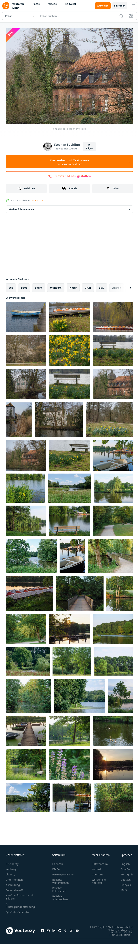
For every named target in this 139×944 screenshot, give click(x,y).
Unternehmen (14, 877)
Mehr (15, 7)
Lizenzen (57, 861)
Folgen (89, 148)
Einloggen (119, 5)
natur (73, 285)
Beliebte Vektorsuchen (60, 879)
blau (101, 285)
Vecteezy (11, 867)
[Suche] (121, 16)
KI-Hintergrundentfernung (20, 903)
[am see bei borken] (26, 315)
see (11, 285)
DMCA (56, 867)
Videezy (10, 872)
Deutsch (123, 877)
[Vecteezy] (5, 5)
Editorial (70, 4)
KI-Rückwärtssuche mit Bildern (20, 895)
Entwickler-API (14, 888)
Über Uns (97, 872)
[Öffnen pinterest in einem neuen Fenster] (59, 930)
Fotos (36, 4)
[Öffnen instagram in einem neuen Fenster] (48, 930)
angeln (116, 285)
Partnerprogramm (63, 872)
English (122, 861)
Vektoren (18, 4)
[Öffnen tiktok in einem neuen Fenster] (65, 930)
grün (88, 285)
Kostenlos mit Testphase (69, 162)
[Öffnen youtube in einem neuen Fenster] (77, 930)
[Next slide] (124, 285)
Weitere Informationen (21, 207)
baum (38, 285)
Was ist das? (38, 200)
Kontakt (96, 867)
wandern (56, 285)
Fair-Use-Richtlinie (117, 936)
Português (124, 872)
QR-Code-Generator (18, 910)
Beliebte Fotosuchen (59, 887)
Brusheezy (12, 861)
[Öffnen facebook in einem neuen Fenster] (42, 930)
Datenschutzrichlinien (118, 933)
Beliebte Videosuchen (60, 895)
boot (24, 285)
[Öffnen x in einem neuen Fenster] (71, 930)
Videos (52, 4)
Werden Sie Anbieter (99, 879)
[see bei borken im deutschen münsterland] (113, 453)
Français (123, 882)
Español (123, 867)
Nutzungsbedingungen (117, 931)
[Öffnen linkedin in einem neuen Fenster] (53, 930)
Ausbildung (13, 882)
